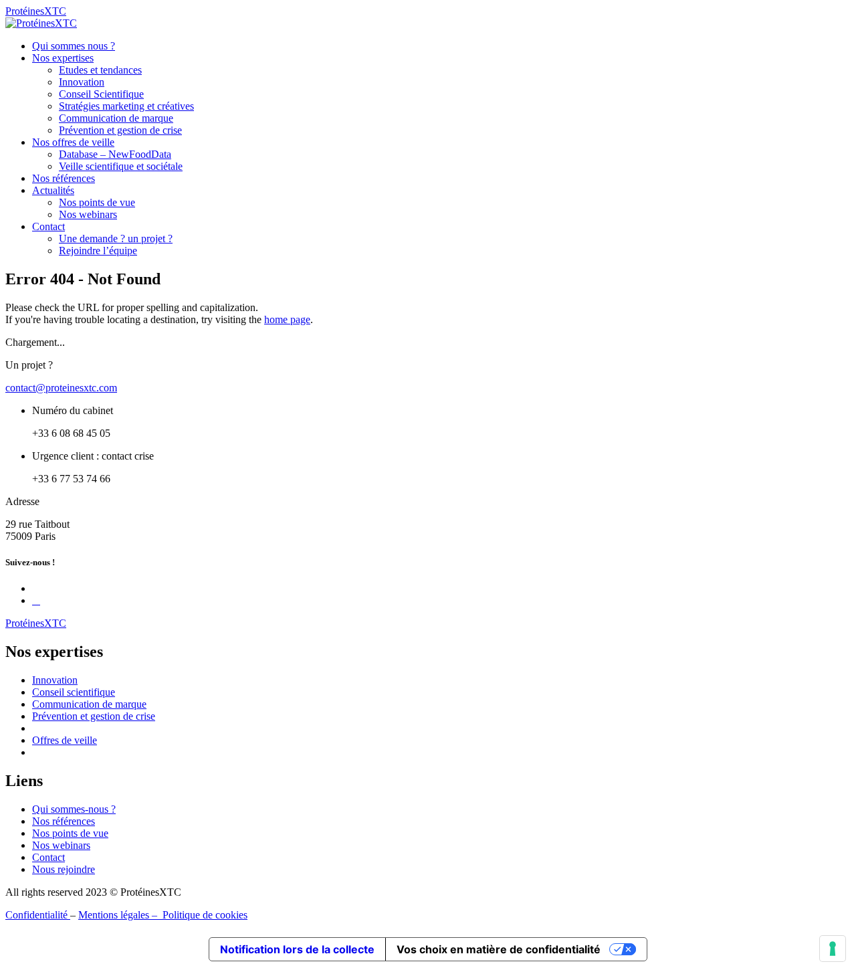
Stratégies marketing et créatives (126, 106)
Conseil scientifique (73, 692)
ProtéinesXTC (35, 11)
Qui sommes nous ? (73, 46)
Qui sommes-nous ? (74, 809)
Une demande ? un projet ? (116, 238)
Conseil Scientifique (101, 94)
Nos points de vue (97, 202)
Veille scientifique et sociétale (121, 166)
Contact (48, 226)
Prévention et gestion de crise (120, 130)
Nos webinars (88, 214)
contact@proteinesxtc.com (61, 387)
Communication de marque (116, 118)
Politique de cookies (205, 914)
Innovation (81, 82)
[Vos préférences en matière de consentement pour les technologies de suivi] (832, 948)
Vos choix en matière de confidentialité (499, 949)
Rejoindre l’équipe (98, 250)
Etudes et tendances (100, 70)
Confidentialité (37, 914)
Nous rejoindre (63, 869)
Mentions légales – (120, 914)
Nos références (63, 178)
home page (287, 319)
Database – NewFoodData (115, 154)
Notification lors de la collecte (297, 949)
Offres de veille (64, 740)
